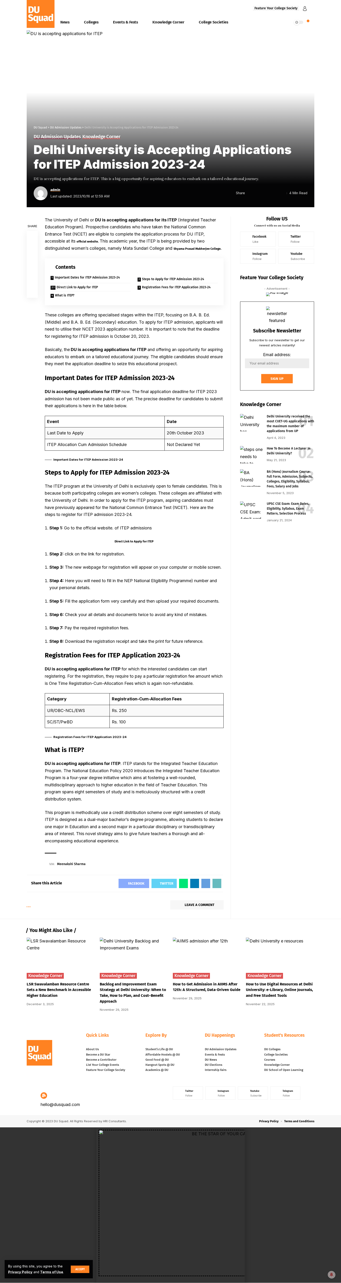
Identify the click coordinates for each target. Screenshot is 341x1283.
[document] (170, 1205)
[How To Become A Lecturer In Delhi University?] (251, 454)
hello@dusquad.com (60, 1104)
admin (55, 190)
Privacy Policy (20, 1272)
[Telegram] (285, 1093)
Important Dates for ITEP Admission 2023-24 (87, 277)
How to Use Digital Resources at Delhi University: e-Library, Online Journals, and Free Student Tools (279, 990)
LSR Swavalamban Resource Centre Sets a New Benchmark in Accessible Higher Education (59, 990)
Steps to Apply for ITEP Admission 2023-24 (173, 279)
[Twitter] (296, 239)
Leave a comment (199, 905)
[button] (170, 1281)
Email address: (277, 354)
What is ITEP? (64, 295)
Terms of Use (51, 1272)
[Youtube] (296, 256)
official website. (88, 241)
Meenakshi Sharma (71, 864)
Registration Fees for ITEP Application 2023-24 (176, 287)
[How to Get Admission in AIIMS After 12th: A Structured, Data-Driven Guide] (207, 958)
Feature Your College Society (275, 8)
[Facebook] (258, 239)
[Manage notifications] (331, 1274)
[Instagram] (258, 256)
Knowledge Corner (101, 137)
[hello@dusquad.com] (44, 1095)
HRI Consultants (114, 1121)
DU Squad (61, 1121)
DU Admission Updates (57, 137)
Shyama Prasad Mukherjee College (197, 248)
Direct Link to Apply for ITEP (77, 287)
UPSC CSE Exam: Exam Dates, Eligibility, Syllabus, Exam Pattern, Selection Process (288, 508)
